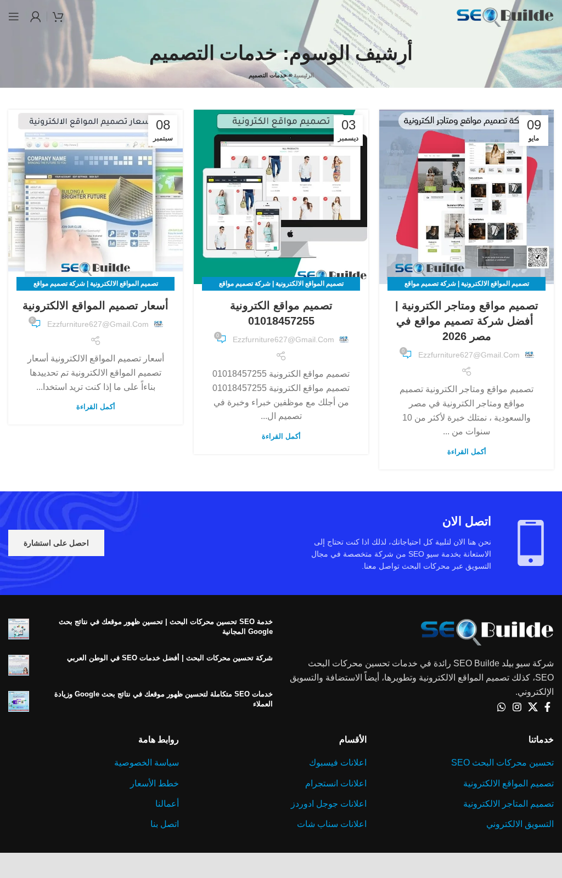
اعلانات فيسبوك (338, 762)
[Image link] (487, 630)
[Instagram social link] (517, 707)
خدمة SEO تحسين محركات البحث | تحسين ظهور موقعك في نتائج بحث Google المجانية (166, 627)
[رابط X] (533, 707)
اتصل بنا (164, 824)
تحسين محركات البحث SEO (502, 762)
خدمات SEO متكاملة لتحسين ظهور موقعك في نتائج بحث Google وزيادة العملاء (163, 699)
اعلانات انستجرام (336, 783)
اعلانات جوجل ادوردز (329, 803)
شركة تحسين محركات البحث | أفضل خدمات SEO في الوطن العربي (170, 658)
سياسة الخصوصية (146, 762)
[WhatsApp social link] (501, 707)
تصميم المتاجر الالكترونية (508, 803)
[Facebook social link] (547, 707)
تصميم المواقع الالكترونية (508, 783)
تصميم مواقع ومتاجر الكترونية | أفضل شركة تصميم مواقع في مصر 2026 (466, 320)
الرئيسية (304, 75)
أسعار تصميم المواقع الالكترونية (95, 305)
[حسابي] (36, 16)
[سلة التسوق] (58, 16)
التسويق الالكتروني (520, 824)
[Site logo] (505, 15)
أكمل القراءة (466, 451)
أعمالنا (167, 803)
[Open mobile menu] (14, 16)
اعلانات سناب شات (332, 824)
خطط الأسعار (154, 783)
